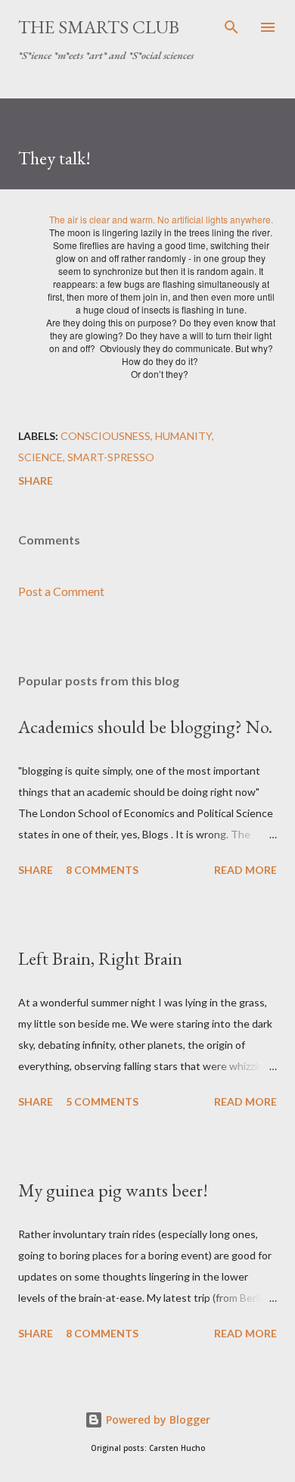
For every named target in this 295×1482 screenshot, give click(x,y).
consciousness (106, 435)
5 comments (102, 1101)
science (40, 457)
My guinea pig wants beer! (113, 1190)
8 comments (102, 869)
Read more (245, 869)
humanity (183, 435)
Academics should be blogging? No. (145, 726)
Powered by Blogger (156, 1419)
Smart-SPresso (110, 457)
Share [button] (35, 480)
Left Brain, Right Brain (100, 958)
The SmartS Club (98, 27)
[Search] (231, 27)
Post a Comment (61, 591)
